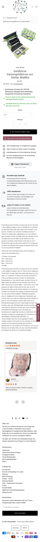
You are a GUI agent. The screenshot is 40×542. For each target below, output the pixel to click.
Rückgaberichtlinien (8, 455)
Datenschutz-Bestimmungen (11, 452)
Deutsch (16, 528)
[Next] (34, 43)
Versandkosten (18, 84)
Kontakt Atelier (7, 488)
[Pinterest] (19, 418)
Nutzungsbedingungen (9, 459)
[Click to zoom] (34, 29)
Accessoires (6, 469)
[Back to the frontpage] (4, 18)
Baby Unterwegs (7, 476)
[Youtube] (23, 418)
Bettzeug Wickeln (7, 481)
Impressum (6, 450)
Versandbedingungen (9, 457)
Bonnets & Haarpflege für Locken (12, 472)
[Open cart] (36, 6)
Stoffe (4, 485)
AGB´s (4, 461)
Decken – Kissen (7, 479)
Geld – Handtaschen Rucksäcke (12, 483)
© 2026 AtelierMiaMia (9, 522)
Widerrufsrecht (7, 492)
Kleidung (5, 474)
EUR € (25, 528)
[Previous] (5, 43)
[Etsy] (27, 418)
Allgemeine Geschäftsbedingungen (13, 490)
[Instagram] (16, 418)
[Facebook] (12, 418)
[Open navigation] (3, 6)
